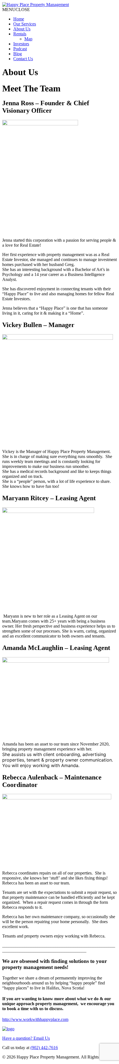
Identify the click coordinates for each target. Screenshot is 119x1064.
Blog (17, 53)
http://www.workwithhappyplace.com (35, 1019)
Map (28, 38)
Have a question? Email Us (26, 1038)
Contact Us (23, 58)
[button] (16, 9)
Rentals (19, 33)
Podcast (20, 48)
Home (18, 19)
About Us (21, 29)
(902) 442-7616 (44, 1047)
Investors (21, 43)
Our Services (24, 24)
